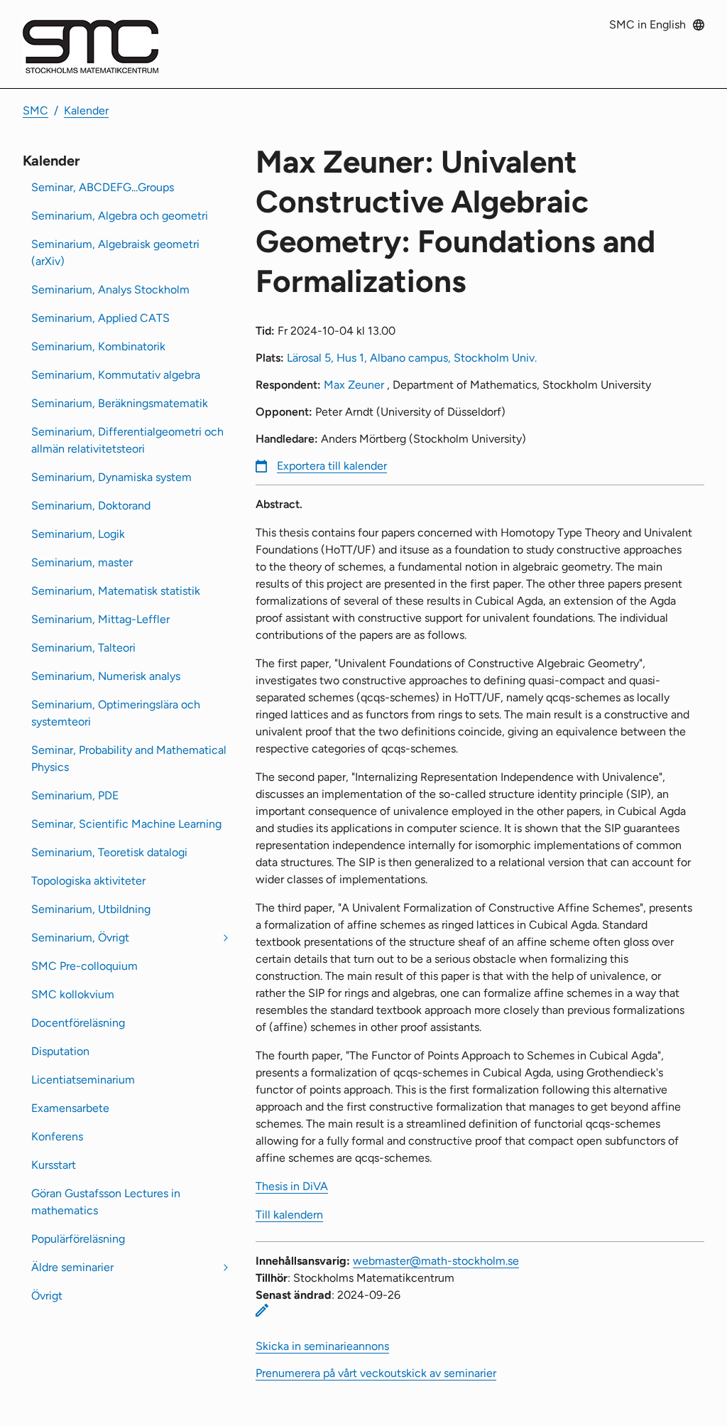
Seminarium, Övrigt (80, 937)
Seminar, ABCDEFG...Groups (102, 187)
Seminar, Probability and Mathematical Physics (128, 758)
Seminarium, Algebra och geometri (119, 215)
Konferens (57, 1136)
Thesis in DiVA (292, 1186)
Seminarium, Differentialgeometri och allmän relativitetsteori (127, 440)
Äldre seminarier (72, 1267)
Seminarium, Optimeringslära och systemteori (115, 713)
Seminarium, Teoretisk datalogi (109, 852)
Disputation (60, 1051)
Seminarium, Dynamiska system (111, 477)
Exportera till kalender (332, 465)
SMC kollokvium (72, 994)
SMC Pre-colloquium (84, 966)
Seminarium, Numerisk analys (105, 676)
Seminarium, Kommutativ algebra (115, 375)
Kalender (86, 110)
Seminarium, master (82, 562)
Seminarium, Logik (78, 534)
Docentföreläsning (78, 1023)
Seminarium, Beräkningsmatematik (119, 403)
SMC (35, 110)
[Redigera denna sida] (262, 1310)
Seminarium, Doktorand (91, 505)
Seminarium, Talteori (83, 647)
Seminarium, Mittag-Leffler (100, 619)
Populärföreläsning (78, 1239)
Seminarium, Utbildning (91, 909)
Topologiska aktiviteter (88, 880)
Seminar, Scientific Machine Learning (126, 824)
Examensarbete (70, 1108)
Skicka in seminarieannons (322, 1346)
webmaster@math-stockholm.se (436, 1261)
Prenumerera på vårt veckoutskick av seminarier (376, 1373)
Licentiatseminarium (83, 1079)
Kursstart (53, 1165)
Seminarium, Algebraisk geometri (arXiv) (115, 252)
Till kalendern (289, 1214)
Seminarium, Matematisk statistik (115, 591)
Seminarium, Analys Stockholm (110, 289)
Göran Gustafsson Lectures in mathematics (105, 1202)
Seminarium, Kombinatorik (98, 346)
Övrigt (46, 1295)
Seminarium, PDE (75, 795)
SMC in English (647, 24)
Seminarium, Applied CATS (100, 318)
